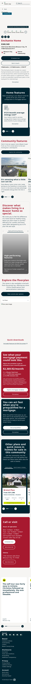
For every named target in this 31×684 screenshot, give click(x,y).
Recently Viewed (6, 676)
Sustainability (6, 642)
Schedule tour (15, 58)
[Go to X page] (14, 635)
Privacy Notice (6, 663)
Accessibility (5, 655)
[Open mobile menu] (2, 3)
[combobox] (15, 300)
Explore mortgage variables (15, 390)
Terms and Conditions (8, 653)
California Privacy (7, 665)
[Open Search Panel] (16, 3)
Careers (4, 644)
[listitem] (14, 489)
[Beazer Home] (7, 3)
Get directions (9, 562)
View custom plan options (15, 294)
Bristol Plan (9, 490)
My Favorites (5, 674)
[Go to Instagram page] (7, 635)
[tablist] (15, 467)
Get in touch (15, 63)
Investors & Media (7, 641)
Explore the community (15, 152)
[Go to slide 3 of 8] (9, 508)
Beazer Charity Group (8, 646)
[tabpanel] (15, 491)
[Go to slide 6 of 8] (11, 508)
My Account (5, 672)
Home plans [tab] (8, 467)
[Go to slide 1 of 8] (7, 508)
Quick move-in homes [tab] (20, 467)
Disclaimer (15, 82)
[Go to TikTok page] (10, 635)
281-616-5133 (9, 547)
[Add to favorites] (23, 476)
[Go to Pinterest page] (21, 635)
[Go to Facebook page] (3, 635)
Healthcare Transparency (9, 657)
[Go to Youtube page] (18, 635)
